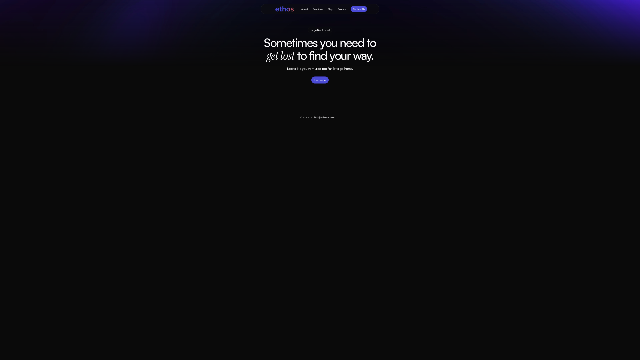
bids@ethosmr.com (324, 117)
